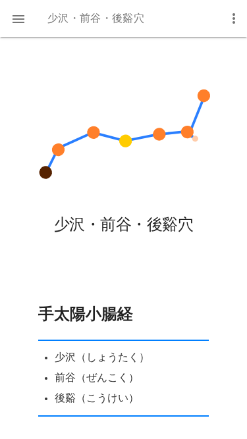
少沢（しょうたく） (102, 357)
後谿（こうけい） (97, 398)
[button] (18, 18)
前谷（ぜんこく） (97, 378)
